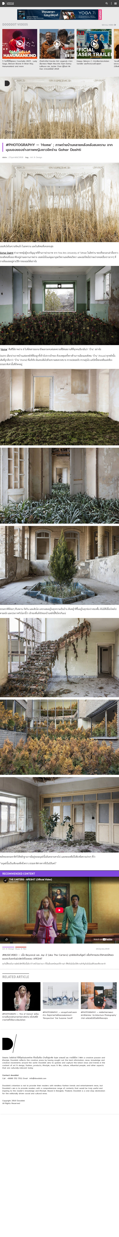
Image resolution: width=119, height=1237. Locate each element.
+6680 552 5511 (14, 1078)
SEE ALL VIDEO (108, 25)
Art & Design (36, 157)
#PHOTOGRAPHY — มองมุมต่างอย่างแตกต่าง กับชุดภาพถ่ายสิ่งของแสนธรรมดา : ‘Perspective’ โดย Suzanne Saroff (60, 1015)
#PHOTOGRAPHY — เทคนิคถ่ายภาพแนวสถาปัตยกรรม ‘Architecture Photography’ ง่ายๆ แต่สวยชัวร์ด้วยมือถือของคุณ (98, 1015)
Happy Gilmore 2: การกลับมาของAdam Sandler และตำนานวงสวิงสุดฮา (93, 62)
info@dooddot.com (38, 1078)
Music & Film (20, 948)
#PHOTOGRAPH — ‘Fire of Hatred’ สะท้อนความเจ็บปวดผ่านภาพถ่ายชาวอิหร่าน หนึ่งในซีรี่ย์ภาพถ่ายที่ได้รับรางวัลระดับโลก (20, 1017)
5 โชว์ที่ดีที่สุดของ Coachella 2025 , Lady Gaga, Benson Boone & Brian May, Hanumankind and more (19, 64)
